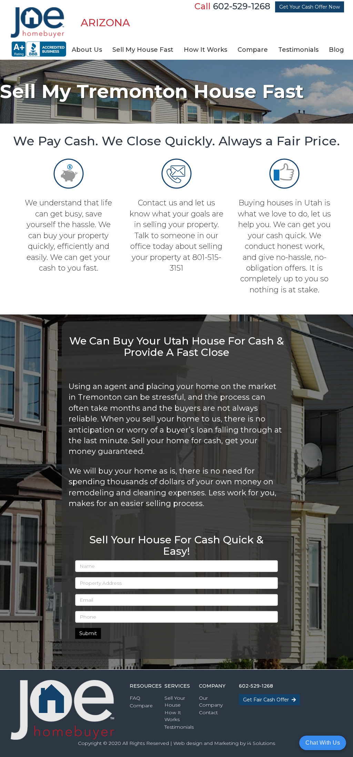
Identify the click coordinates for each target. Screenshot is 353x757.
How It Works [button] (205, 50)
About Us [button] (87, 50)
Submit (88, 633)
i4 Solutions (261, 743)
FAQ (135, 698)
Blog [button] (336, 50)
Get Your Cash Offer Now (309, 7)
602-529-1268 (241, 6)
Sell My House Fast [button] (142, 50)
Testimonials (179, 727)
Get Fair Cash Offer (267, 700)
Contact (208, 712)
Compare (141, 705)
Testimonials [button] (298, 50)
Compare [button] (253, 50)
